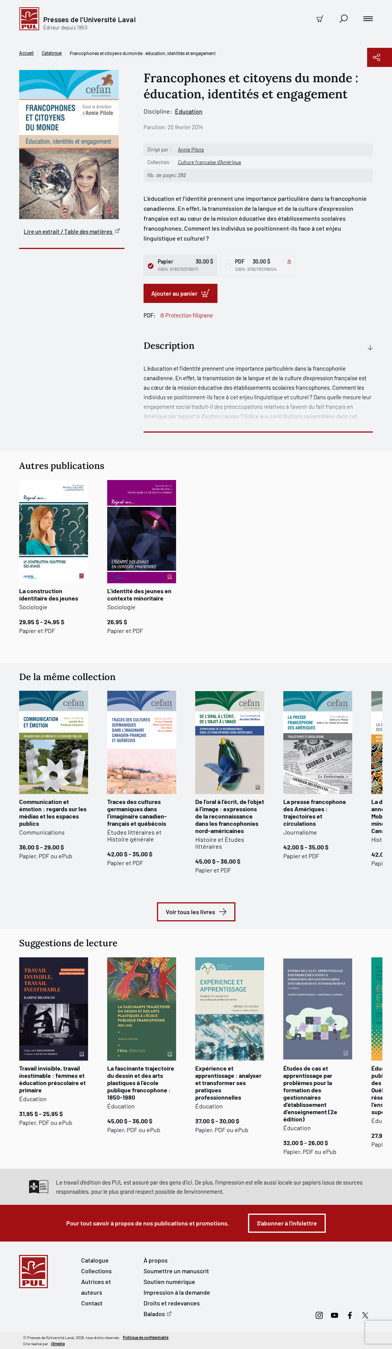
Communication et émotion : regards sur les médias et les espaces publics (53, 812)
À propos (156, 1260)
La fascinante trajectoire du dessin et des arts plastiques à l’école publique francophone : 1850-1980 (140, 1082)
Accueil (26, 52)
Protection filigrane (189, 315)
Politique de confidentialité (145, 1337)
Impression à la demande (177, 1292)
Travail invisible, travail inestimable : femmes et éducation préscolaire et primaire (52, 1079)
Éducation (189, 111)
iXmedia (58, 1343)
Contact (92, 1303)
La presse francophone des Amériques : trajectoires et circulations (314, 812)
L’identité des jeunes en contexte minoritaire (139, 594)
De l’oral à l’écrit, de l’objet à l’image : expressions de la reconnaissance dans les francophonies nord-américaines (229, 816)
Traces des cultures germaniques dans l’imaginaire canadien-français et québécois (137, 812)
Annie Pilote (191, 149)
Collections (96, 1270)
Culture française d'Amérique (209, 162)
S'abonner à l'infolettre (287, 1223)
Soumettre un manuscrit (176, 1270)
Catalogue (52, 52)
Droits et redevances (172, 1303)
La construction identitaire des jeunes (48, 594)
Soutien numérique (169, 1281)
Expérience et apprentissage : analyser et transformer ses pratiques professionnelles (228, 1082)
